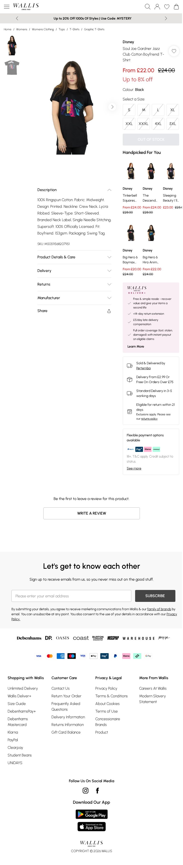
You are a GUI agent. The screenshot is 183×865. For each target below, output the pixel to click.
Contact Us (60, 701)
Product (100, 745)
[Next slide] (164, 18)
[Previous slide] (15, 18)
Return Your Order (66, 708)
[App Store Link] (90, 839)
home (7, 29)
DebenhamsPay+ (22, 729)
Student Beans (20, 773)
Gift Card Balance (65, 745)
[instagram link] (84, 809)
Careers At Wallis (150, 701)
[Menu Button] (7, 7)
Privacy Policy (105, 701)
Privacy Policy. (21, 632)
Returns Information (67, 737)
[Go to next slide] (110, 105)
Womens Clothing (43, 29)
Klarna (13, 750)
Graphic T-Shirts (94, 29)
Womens (21, 29)
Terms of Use (105, 724)
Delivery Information (67, 729)
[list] (70, 105)
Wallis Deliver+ (19, 714)
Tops (62, 29)
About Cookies (106, 716)
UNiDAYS (15, 781)
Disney (126, 42)
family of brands (159, 622)
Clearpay (15, 766)
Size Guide (17, 722)
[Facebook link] (96, 809)
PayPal (13, 758)
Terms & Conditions (110, 708)
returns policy (147, 431)
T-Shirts (74, 29)
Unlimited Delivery (23, 706)
